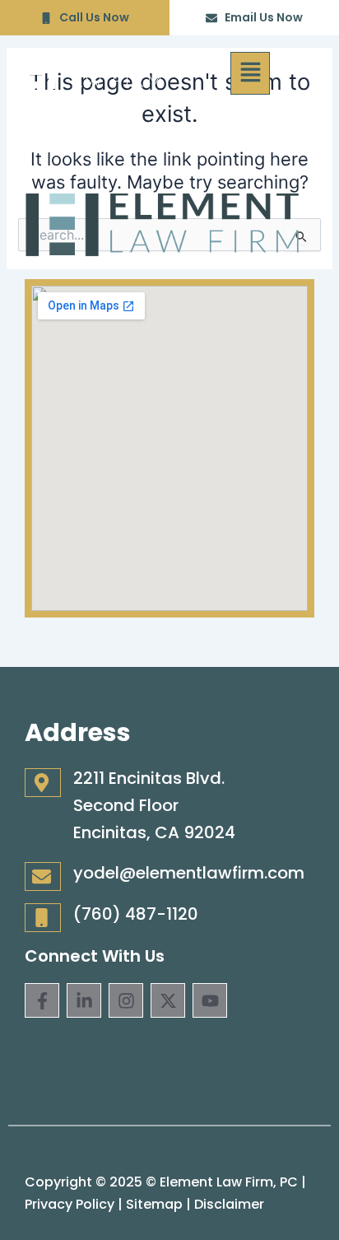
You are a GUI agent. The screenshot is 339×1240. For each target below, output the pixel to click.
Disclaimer (229, 1204)
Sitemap (154, 1204)
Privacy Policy (69, 1204)
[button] (250, 73)
